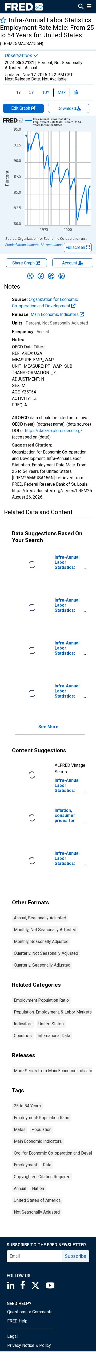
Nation (38, 1188)
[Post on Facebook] (41, 276)
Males (20, 1129)
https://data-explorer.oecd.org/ (53, 430)
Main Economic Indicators (55, 314)
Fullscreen (76, 247)
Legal (12, 1336)
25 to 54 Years (27, 1105)
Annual (20, 1188)
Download (67, 108)
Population (41, 1129)
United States (51, 1023)
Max (62, 92)
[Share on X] (30, 276)
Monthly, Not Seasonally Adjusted (45, 929)
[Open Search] (81, 7)
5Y (31, 92)
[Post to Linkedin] (61, 276)
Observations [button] (19, 55)
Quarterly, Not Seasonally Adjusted (46, 953)
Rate (47, 1164)
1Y (18, 92)
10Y (45, 92)
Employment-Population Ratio (41, 1117)
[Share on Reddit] (51, 276)
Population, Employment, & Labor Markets (53, 1012)
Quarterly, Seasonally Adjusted (42, 965)
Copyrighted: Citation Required (42, 1176)
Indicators (23, 1023)
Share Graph (24, 263)
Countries (23, 1035)
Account (69, 263)
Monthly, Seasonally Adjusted (41, 941)
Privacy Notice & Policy (29, 1345)
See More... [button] (50, 726)
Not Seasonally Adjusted (37, 1212)
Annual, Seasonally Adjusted (40, 917)
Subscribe (75, 1256)
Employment (25, 1164)
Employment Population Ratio (41, 1000)
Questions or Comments (30, 1311)
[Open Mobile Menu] (89, 7)
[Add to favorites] (3, 20)
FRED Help (17, 1321)
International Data (54, 1035)
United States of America (37, 1200)
